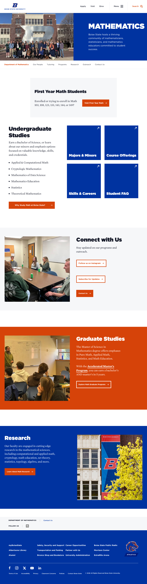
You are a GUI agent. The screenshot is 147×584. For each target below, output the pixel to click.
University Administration (78, 555)
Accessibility (25, 573)
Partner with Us (73, 550)
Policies (61, 573)
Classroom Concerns (49, 573)
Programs (62, 64)
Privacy (35, 573)
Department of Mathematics (16, 64)
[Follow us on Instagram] (27, 526)
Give (101, 6)
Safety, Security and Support (50, 545)
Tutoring (50, 64)
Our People (38, 64)
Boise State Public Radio (105, 545)
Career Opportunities (76, 545)
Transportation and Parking (50, 550)
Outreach (87, 64)
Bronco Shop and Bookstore (50, 555)
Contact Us (100, 64)
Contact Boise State (75, 573)
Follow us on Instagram (90, 263)
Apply (83, 6)
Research (75, 64)
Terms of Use (13, 573)
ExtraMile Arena (101, 555)
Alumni (12, 555)
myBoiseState (15, 545)
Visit (92, 6)
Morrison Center (101, 550)
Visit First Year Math (94, 103)
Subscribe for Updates (89, 279)
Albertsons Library (17, 550)
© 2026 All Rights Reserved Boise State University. (102, 573)
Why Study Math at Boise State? (30, 205)
